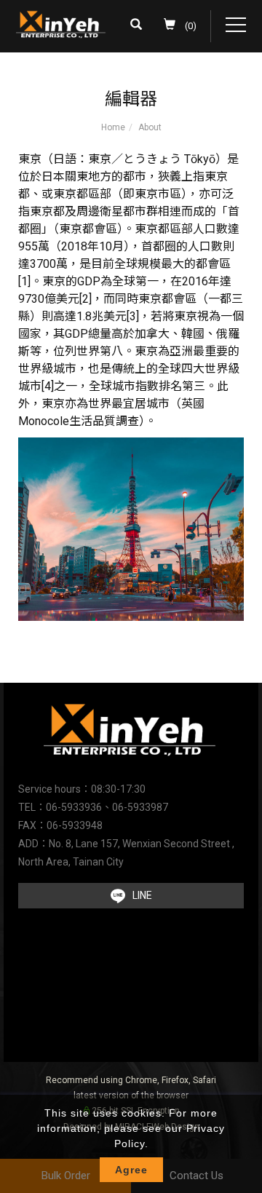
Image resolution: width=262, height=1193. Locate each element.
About (150, 127)
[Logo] (61, 23)
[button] (139, 26)
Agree (131, 1170)
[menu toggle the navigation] (236, 25)
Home (113, 127)
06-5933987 (140, 807)
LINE (142, 895)
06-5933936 (74, 807)
